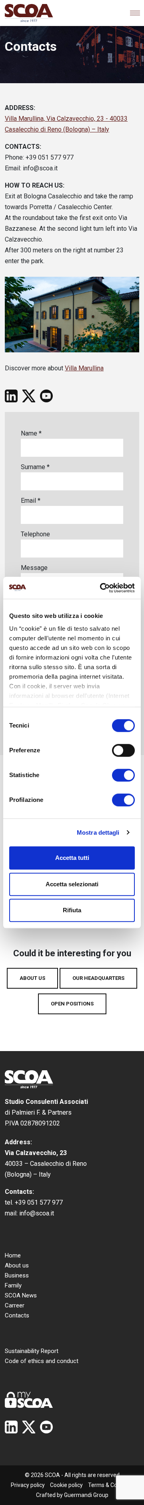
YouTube (46, 396)
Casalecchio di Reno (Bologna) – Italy (57, 129)
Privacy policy (28, 1485)
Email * (30, 500)
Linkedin (11, 396)
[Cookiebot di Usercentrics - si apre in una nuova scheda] (101, 588)
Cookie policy (66, 1485)
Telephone (35, 534)
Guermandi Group (86, 1495)
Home (13, 1255)
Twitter (28, 396)
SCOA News (21, 1295)
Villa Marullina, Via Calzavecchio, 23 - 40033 (66, 118)
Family (13, 1285)
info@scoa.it (36, 1213)
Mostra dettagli (98, 832)
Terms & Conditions (112, 1485)
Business (17, 1275)
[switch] (123, 750)
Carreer (14, 1305)
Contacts (17, 1315)
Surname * (35, 467)
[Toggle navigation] (135, 13)
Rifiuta (72, 910)
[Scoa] (29, 13)
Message (34, 568)
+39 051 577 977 (39, 1202)
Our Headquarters (98, 978)
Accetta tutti (72, 857)
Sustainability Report (31, 1351)
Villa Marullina (84, 368)
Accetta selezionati (72, 884)
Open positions (72, 1004)
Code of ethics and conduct (41, 1361)
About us (32, 978)
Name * (31, 433)
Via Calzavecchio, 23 (36, 1153)
